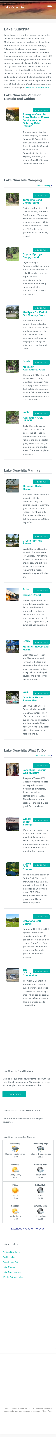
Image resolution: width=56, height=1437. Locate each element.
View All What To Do (42, 756)
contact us (8, 1411)
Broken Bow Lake (11, 1252)
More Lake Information (37, 87)
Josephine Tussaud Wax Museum (34, 771)
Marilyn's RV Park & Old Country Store (35, 314)
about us (47, 1408)
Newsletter (14, 1094)
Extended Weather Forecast (28, 1228)
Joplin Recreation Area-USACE (33, 416)
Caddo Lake (9, 1257)
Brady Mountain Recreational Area (34, 365)
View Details (41, 110)
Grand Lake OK (10, 1262)
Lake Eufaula (9, 1267)
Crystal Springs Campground (32, 256)
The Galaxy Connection (30, 972)
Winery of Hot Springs (27, 821)
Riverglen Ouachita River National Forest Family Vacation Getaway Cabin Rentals (36, 120)
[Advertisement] (28, 1041)
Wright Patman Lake (13, 1277)
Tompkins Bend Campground (32, 201)
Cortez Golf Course (27, 866)
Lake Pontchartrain (12, 1272)
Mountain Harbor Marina (33, 487)
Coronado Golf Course (32, 922)
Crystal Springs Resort (32, 542)
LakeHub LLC (25, 1408)
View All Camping (43, 186)
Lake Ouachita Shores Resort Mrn (33, 696)
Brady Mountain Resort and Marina (36, 645)
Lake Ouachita (14, 7)
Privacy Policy (47, 1411)
